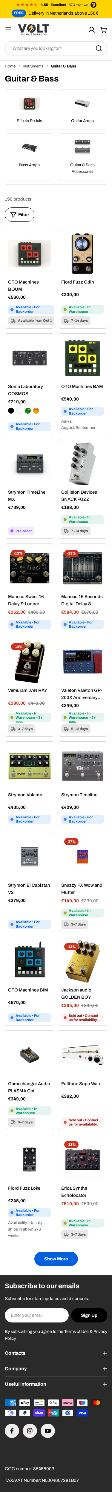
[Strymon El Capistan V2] (29, 856)
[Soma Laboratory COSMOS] (29, 358)
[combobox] (56, 48)
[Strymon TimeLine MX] (29, 463)
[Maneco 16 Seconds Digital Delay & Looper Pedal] (82, 568)
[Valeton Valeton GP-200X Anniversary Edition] (82, 661)
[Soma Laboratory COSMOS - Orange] (36, 411)
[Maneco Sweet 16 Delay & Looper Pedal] (29, 568)
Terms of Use (76, 1331)
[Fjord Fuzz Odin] (82, 253)
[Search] (98, 48)
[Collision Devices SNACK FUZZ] (82, 463)
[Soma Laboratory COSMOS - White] (19, 411)
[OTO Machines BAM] (82, 358)
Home (10, 66)
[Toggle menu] (8, 29)
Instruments (33, 66)
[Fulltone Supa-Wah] (82, 1055)
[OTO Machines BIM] (29, 961)
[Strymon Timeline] (82, 766)
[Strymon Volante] (29, 766)
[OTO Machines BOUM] (29, 253)
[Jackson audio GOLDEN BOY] (82, 961)
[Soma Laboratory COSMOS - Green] (28, 411)
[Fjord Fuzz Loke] (29, 1159)
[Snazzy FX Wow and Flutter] (82, 856)
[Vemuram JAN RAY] (29, 661)
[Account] (91, 29)
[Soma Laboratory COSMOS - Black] (11, 411)
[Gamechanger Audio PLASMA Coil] (29, 1055)
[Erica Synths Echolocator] (82, 1159)
